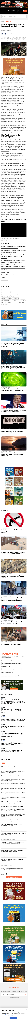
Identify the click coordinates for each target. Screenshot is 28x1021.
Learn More (6, 1017)
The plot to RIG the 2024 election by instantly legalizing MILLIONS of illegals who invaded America (12, 576)
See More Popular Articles (14, 877)
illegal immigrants (22, 38)
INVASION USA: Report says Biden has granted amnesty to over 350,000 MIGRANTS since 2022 (13, 554)
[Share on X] (11, 34)
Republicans (5, 40)
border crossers (18, 37)
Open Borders (14, 39)
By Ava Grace (3, 30)
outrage (18, 39)
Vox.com (3, 277)
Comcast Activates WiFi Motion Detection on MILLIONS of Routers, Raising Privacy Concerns (13, 838)
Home (2, 21)
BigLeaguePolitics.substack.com (8, 274)
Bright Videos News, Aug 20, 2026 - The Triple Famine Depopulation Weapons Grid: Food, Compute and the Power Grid (13, 743)
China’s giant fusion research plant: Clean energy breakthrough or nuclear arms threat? (12, 389)
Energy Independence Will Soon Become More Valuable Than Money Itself (13, 727)
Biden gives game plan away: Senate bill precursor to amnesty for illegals (11, 622)
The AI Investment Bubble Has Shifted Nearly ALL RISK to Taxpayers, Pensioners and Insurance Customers (12, 735)
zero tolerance (10, 40)
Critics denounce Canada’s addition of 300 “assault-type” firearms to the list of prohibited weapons (13, 531)
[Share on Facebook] (8, 34)
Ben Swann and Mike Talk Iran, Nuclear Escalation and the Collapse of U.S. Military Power (12, 711)
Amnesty (5, 37)
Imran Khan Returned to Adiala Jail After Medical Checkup (13, 847)
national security (8, 39)
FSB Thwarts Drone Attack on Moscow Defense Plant (12, 806)
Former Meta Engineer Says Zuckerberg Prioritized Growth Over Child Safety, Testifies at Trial (13, 793)
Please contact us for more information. (9, 676)
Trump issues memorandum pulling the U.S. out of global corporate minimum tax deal (13, 411)
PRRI (2, 40)
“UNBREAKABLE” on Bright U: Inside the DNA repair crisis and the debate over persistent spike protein (13, 843)
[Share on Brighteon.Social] (2, 34)
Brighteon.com (4, 280)
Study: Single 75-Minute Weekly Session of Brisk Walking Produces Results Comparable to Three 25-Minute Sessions (13, 815)
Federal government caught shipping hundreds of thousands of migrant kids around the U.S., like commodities (12, 256)
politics (20, 39)
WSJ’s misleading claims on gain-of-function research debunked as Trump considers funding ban (12, 345)
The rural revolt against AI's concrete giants (10, 775)
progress (23, 39)
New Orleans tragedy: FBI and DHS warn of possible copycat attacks (12, 432)
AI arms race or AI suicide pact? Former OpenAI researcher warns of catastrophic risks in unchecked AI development (13, 368)
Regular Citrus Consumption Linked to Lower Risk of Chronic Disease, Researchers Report (12, 851)
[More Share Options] (15, 34)
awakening (8, 37)
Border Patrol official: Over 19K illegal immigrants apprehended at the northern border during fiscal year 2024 (13, 149)
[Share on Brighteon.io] (5, 34)
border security (3, 38)
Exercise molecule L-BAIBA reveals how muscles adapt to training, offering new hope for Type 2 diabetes (13, 855)
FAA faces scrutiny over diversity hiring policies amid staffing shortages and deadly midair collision (12, 454)
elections (16, 38)
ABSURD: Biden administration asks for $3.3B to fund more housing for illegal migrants (13, 643)
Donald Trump (12, 38)
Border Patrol (8, 21)
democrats (8, 38)
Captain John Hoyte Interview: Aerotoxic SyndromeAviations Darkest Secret (11, 751)
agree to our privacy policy (8, 1015)
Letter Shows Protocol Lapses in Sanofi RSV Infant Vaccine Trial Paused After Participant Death (13, 820)
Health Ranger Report (6, 694)
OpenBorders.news (8, 216)
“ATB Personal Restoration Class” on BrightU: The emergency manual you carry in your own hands (11, 802)
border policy (24, 37)
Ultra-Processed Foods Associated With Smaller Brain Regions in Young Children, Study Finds (12, 810)
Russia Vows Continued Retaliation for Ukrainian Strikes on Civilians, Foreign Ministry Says (13, 772)
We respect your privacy (14, 997)
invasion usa (3, 39)
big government (13, 37)
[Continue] (25, 994)
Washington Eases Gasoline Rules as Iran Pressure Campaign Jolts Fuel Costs (11, 825)
